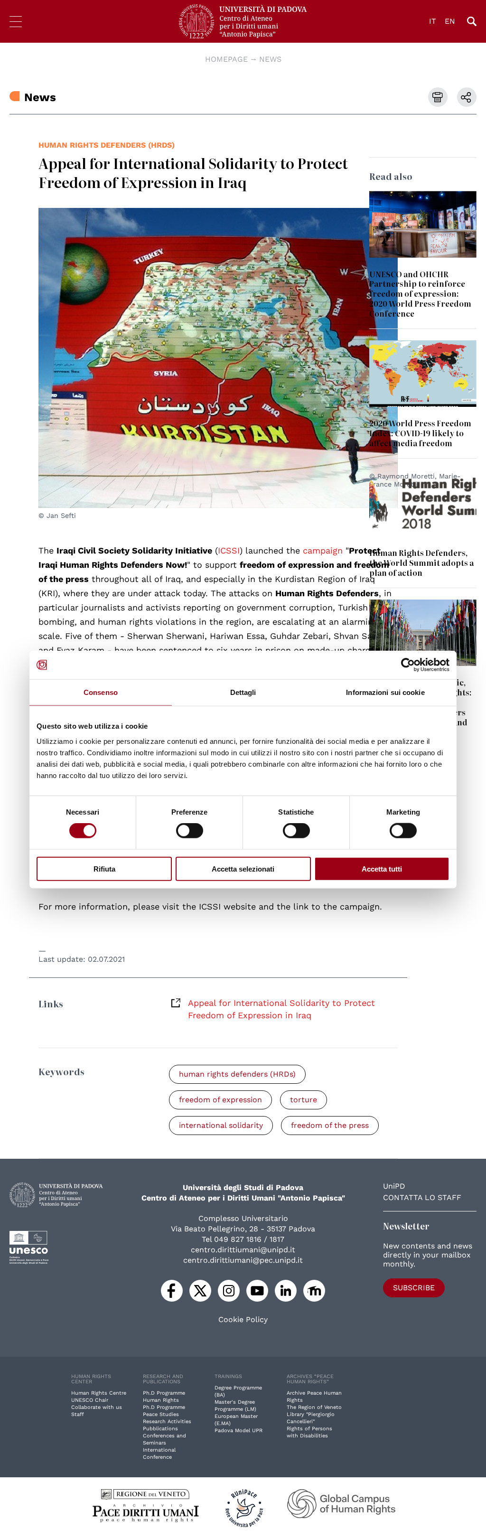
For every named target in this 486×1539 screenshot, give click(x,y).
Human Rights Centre (98, 1393)
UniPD (394, 1186)
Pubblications (160, 1429)
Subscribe (414, 1287)
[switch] (189, 830)
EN (450, 21)
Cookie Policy (243, 1319)
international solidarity (221, 1125)
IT (432, 21)
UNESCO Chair (89, 1400)
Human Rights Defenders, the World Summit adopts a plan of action (421, 562)
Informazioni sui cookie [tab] (385, 692)
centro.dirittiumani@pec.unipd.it (243, 1260)
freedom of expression (220, 1099)
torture (303, 1099)
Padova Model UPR (238, 1430)
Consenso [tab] (101, 692)
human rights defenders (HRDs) (106, 145)
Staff (77, 1414)
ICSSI (229, 550)
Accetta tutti (382, 868)
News (270, 59)
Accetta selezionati (243, 868)
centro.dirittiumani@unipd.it (243, 1249)
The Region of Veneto (314, 1407)
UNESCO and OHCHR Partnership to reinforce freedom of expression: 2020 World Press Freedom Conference (420, 293)
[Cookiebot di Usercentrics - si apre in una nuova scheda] (407, 665)
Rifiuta (104, 868)
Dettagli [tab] (243, 692)
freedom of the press (330, 1125)
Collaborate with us (96, 1407)
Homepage (226, 59)
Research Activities (167, 1421)
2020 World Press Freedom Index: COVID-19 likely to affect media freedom (420, 433)
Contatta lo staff (422, 1197)
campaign (323, 550)
